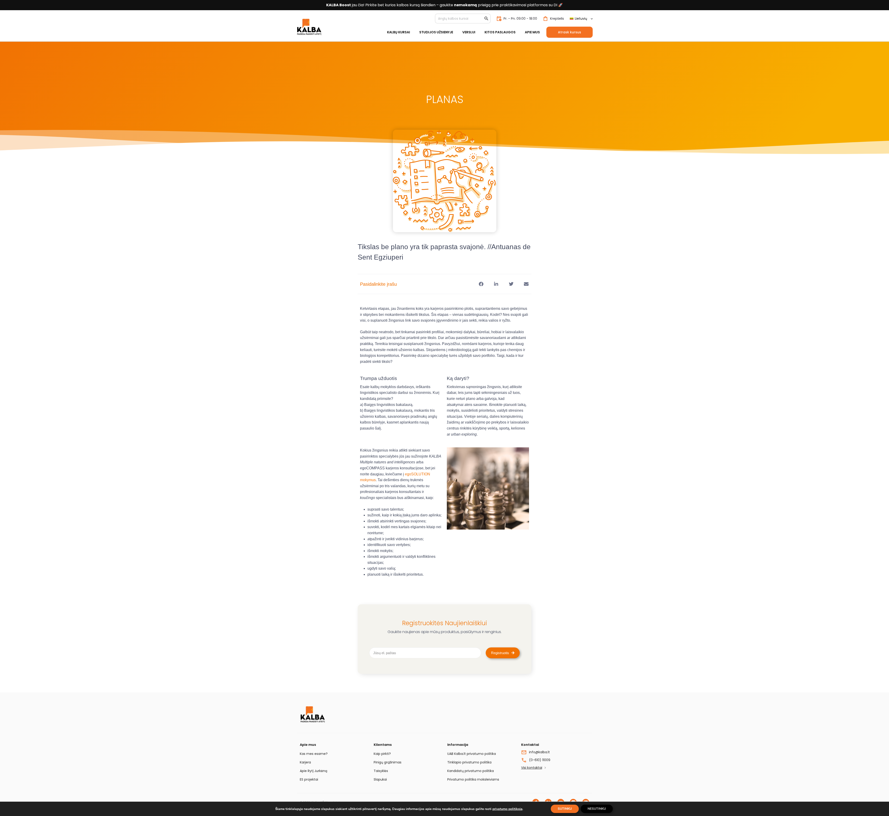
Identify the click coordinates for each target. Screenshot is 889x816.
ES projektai (309, 779)
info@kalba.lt (539, 752)
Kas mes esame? (314, 753)
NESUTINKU (597, 809)
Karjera (305, 762)
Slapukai (380, 779)
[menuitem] (581, 19)
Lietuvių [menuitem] (581, 18)
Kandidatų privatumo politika (470, 771)
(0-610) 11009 (539, 760)
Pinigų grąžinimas (387, 762)
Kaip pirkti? (382, 753)
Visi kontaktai (531, 767)
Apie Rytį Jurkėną (313, 771)
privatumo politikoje (507, 809)
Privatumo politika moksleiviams (473, 779)
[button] (481, 284)
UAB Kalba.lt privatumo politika (471, 753)
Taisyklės (381, 771)
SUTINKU (565, 809)
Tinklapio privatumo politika (469, 762)
